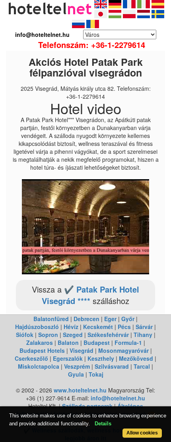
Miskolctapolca (38, 366)
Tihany (143, 335)
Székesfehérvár (108, 335)
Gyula (76, 374)
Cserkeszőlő (31, 358)
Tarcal (142, 366)
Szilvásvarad (112, 366)
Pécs (124, 327)
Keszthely (100, 358)
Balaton (68, 342)
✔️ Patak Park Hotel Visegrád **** (90, 294)
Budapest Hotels (42, 350)
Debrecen (86, 319)
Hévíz (71, 327)
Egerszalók (68, 358)
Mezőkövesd (136, 358)
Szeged (73, 335)
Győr (127, 319)
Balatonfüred (51, 319)
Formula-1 (128, 342)
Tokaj (96, 374)
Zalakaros (39, 342)
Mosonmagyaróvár (123, 350)
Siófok (24, 335)
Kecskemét (98, 327)
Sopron (48, 335)
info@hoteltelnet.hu (118, 398)
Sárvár (144, 327)
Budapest (97, 342)
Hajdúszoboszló (37, 327)
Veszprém (77, 366)
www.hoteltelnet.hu (80, 390)
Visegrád (81, 350)
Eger (110, 319)
